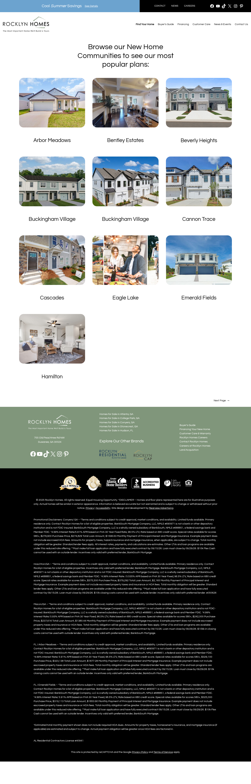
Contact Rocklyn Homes (194, 441)
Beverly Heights (199, 140)
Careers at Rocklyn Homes (195, 445)
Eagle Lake (125, 298)
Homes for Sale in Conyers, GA (117, 422)
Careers (189, 6)
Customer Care (201, 24)
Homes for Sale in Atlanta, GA (116, 414)
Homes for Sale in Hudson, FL (116, 430)
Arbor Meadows (52, 140)
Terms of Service (163, 752)
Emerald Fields (198, 298)
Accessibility (103, 508)
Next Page (221, 400)
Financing (183, 24)
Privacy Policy (140, 752)
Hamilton (52, 376)
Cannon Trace (198, 219)
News (174, 6)
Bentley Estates (125, 140)
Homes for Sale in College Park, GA (119, 418)
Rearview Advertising (161, 508)
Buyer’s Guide (166, 24)
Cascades (52, 298)
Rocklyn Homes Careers (193, 437)
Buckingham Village (52, 219)
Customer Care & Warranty (195, 433)
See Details (91, 6)
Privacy (90, 508)
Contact (159, 6)
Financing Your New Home (195, 429)
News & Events (222, 24)
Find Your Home (145, 24)
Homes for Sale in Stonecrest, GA (118, 426)
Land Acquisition (189, 449)
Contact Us (241, 24)
